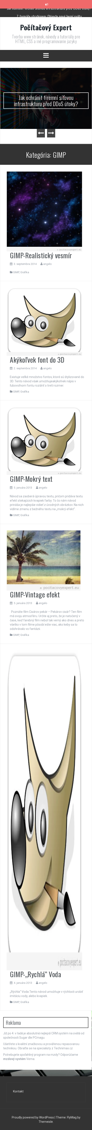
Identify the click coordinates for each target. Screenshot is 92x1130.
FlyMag (72, 1117)
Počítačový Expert (46, 27)
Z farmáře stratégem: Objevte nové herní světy (49, 12)
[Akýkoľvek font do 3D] (44, 321)
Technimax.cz (63, 1048)
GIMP (16, 272)
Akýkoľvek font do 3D (37, 360)
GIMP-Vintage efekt (35, 594)
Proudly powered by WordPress (33, 1117)
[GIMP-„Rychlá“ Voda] (44, 810)
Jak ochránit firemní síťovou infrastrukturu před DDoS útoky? (46, 100)
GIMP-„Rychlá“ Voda (35, 974)
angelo (47, 264)
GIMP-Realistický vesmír (41, 255)
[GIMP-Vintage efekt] (43, 560)
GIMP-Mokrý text (31, 479)
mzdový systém (14, 1059)
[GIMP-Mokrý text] (44, 440)
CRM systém (59, 1033)
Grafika (24, 272)
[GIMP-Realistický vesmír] (44, 211)
